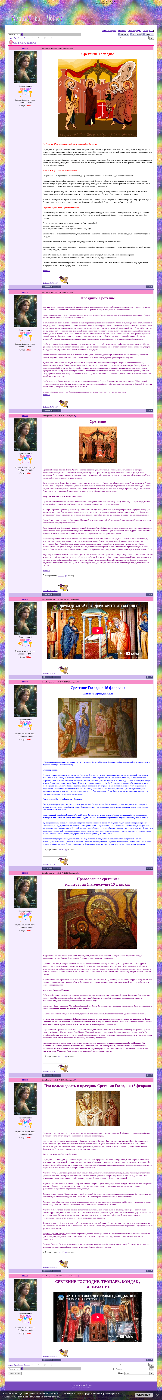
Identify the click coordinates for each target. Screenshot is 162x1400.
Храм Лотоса (18, 38)
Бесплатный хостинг (79, 1387)
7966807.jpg (62, 849)
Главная (16, 7)
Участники (122, 30)
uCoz (89, 1387)
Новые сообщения (109, 30)
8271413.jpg (62, 575)
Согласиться (143, 1395)
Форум (10, 38)
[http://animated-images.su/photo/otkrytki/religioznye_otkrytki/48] (97, 136)
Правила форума (134, 30)
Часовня (27, 38)
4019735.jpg (62, 1056)
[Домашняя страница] (57, 287)
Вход (34, 7)
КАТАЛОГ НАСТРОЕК (50, 283)
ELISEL (25, 48)
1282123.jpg (62, 1252)
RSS (115, 3)
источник (46, 270)
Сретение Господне (37, 38)
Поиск (145, 30)
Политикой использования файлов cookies (38, 1397)
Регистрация (25, 7)
